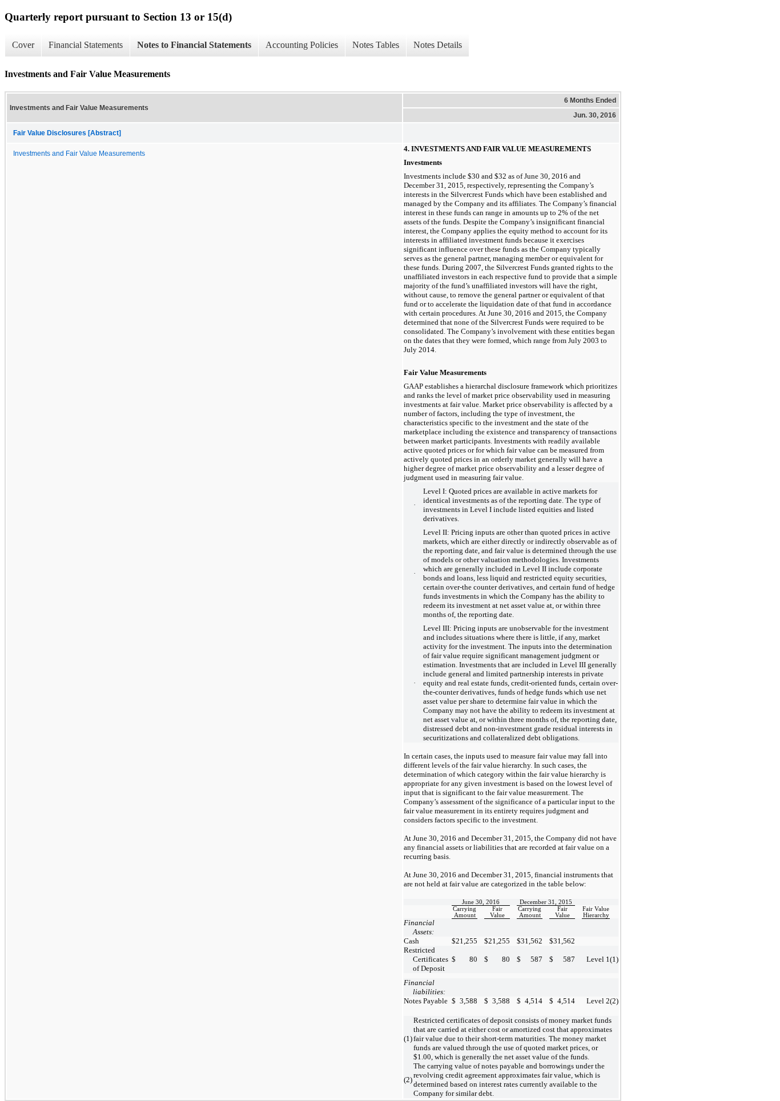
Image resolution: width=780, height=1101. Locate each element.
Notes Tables (375, 45)
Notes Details (437, 45)
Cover (23, 45)
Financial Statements (86, 45)
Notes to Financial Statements (194, 45)
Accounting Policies (302, 45)
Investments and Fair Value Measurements (79, 153)
